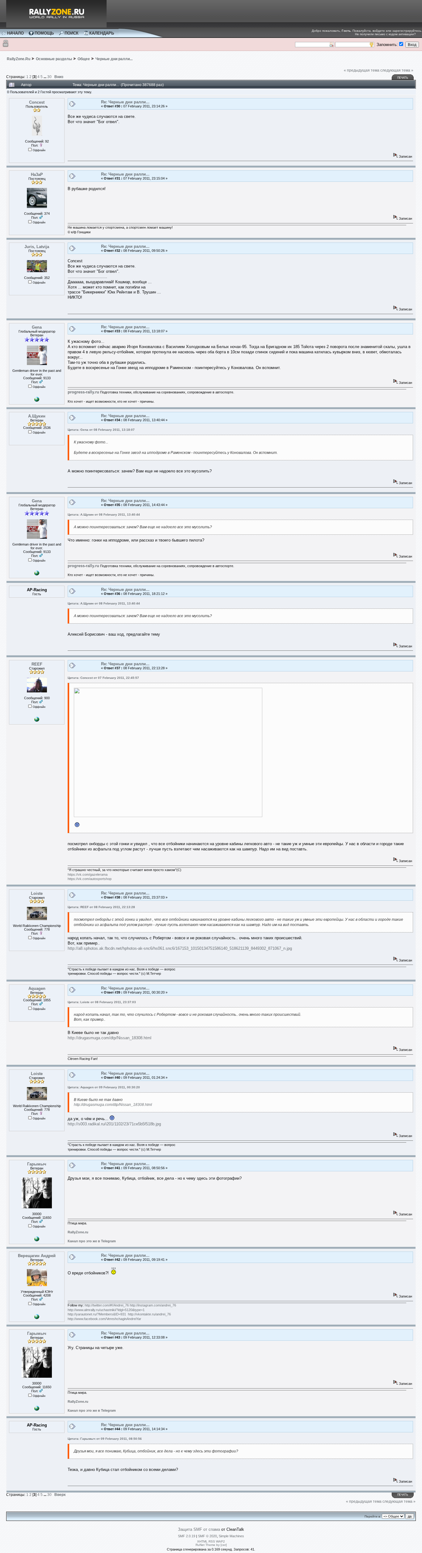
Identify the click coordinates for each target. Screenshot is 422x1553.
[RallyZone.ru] (36, 1240)
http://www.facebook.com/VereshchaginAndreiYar (104, 1319)
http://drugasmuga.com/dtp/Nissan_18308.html (109, 1038)
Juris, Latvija (36, 246)
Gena (37, 327)
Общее (84, 59)
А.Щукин (36, 416)
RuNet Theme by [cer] (211, 1545)
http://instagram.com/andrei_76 (153, 1305)
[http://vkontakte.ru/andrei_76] (36, 1317)
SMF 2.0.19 (186, 1536)
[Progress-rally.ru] (36, 400)
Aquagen (36, 988)
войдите (379, 30)
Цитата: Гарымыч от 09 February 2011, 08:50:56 (105, 1438)
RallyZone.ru (78, 1232)
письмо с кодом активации (394, 34)
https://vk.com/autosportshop (90, 879)
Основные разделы (54, 59)
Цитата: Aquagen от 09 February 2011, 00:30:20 (104, 1087)
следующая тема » (396, 70)
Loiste (37, 893)
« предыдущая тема (361, 70)
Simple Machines (231, 1536)
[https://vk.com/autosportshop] (36, 720)
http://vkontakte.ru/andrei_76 (149, 1314)
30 (49, 77)
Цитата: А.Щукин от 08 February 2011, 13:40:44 (104, 514)
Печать (402, 77)
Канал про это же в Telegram (92, 1241)
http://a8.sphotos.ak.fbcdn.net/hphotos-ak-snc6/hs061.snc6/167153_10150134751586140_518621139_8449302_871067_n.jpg (180, 948)
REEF (37, 664)
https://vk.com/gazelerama (88, 874)
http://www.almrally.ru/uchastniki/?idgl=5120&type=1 (106, 1310)
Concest (36, 102)
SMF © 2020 (207, 1536)
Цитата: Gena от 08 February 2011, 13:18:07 (101, 429)
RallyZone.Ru (18, 59)
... (45, 77)
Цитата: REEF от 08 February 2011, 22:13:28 (101, 907)
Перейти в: (373, 1516)
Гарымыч (36, 1164)
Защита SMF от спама (199, 1529)
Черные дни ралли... (114, 59)
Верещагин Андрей (37, 1255)
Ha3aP (37, 174)
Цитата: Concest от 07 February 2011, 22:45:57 (103, 677)
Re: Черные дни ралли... (125, 102)
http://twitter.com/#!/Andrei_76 (107, 1305)
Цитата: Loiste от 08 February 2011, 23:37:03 (102, 1002)
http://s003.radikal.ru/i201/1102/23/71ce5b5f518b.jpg (114, 1124)
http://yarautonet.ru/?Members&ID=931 (97, 1314)
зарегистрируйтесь (406, 30)
